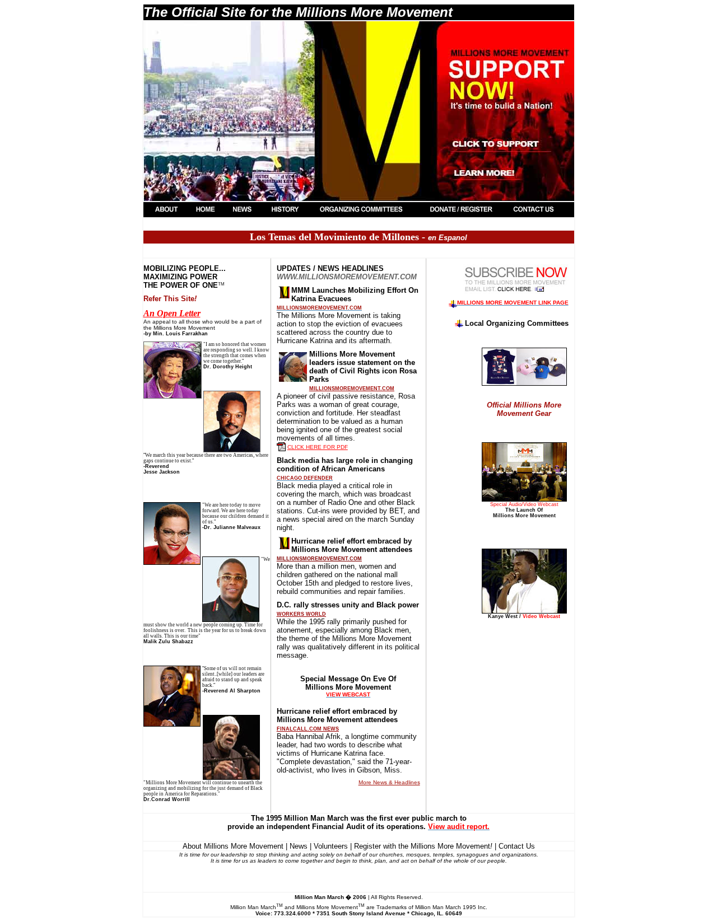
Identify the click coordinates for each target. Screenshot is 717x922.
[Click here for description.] (516, 292)
